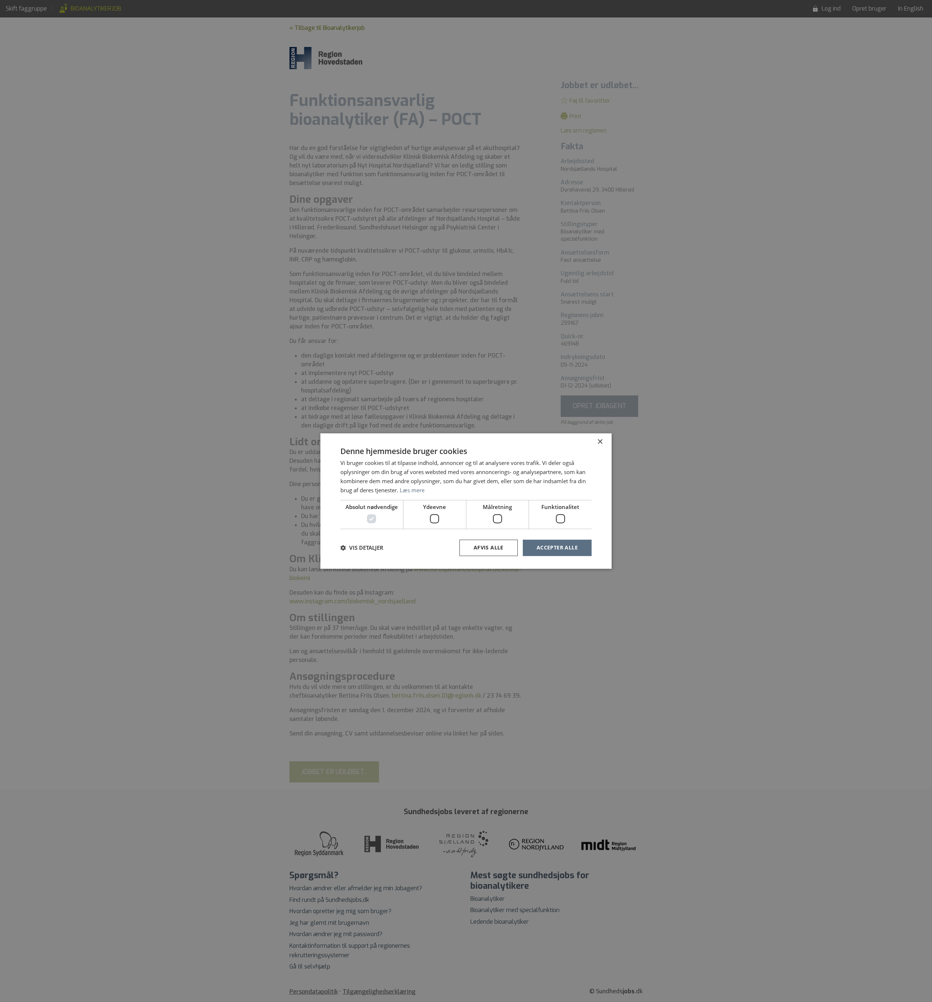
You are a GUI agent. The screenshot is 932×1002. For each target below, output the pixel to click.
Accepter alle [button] (557, 547)
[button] (361, 548)
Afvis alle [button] (488, 547)
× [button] (600, 442)
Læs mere (412, 490)
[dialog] (466, 501)
